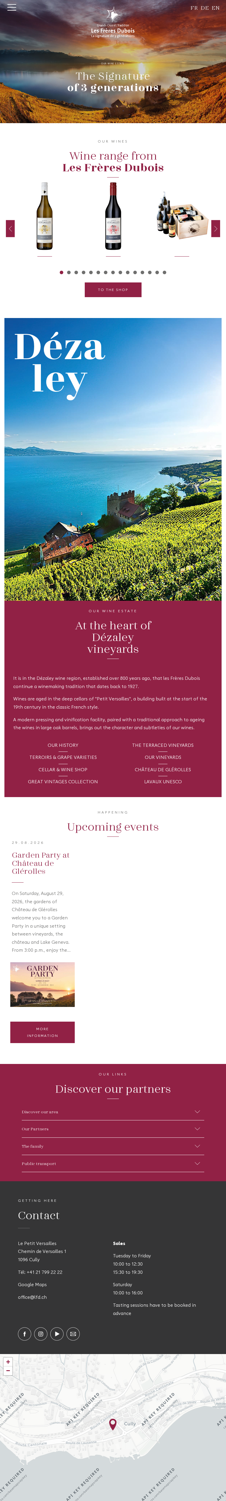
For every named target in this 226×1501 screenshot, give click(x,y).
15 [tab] (164, 272)
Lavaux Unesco (163, 782)
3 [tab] (76, 272)
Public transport (39, 1163)
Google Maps (32, 1285)
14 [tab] (157, 272)
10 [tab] (128, 272)
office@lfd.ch (32, 1297)
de (205, 7)
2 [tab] (69, 272)
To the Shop (113, 290)
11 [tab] (135, 272)
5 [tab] (91, 272)
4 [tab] (84, 272)
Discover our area (40, 1111)
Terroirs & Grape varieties (63, 757)
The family (33, 1146)
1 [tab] (61, 272)
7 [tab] (106, 272)
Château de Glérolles (163, 770)
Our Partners (35, 1128)
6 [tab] (98, 272)
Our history (63, 745)
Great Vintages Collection (63, 782)
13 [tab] (150, 272)
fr (194, 7)
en (216, 7)
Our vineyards (163, 757)
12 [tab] (142, 272)
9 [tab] (120, 272)
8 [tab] (113, 272)
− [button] (8, 1370)
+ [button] (8, 1362)
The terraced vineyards (163, 745)
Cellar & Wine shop (63, 770)
